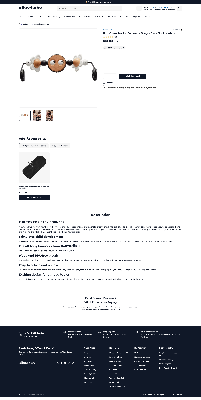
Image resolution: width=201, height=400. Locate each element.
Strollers (87, 357)
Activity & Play (90, 370)
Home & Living (90, 365)
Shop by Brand (90, 374)
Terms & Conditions (117, 386)
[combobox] (89, 8)
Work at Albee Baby (117, 378)
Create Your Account (165, 7)
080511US (176, 30)
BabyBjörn (27, 24)
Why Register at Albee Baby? (168, 354)
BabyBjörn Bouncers (41, 24)
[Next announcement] (181, 2)
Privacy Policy (114, 382)
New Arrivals (89, 378)
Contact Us (113, 370)
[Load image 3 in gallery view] (49, 115)
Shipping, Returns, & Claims (120, 353)
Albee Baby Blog (115, 365)
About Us (113, 374)
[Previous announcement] (19, 2)
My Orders (138, 353)
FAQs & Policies (115, 357)
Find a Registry (165, 364)
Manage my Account (142, 357)
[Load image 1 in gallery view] (25, 115)
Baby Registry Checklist (168, 368)
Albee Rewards (140, 365)
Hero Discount (140, 370)
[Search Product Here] (60, 8)
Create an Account (141, 361)
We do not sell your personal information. (34, 395)
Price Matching (115, 361)
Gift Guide (88, 382)
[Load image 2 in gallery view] (37, 115)
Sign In (151, 7)
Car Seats (88, 361)
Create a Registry (166, 360)
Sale (86, 353)
